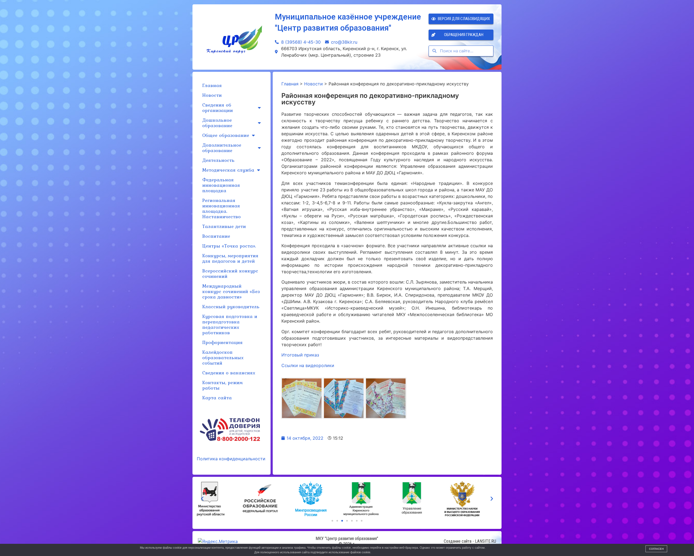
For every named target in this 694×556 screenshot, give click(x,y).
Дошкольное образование (217, 122)
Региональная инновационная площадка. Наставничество (221, 208)
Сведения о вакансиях (228, 372)
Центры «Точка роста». (229, 245)
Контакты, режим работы (222, 385)
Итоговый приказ (300, 355)
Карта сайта (217, 397)
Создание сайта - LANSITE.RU (470, 541)
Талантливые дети (224, 226)
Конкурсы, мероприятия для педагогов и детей (230, 258)
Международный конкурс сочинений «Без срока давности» (231, 291)
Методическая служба (228, 169)
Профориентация (222, 342)
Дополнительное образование (221, 147)
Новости (212, 95)
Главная (212, 85)
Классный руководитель (230, 306)
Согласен (656, 548)
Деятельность (218, 160)
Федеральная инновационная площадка (221, 185)
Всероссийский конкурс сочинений (230, 273)
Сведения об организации (217, 107)
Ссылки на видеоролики (307, 365)
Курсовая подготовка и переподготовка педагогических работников (229, 324)
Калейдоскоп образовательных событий (222, 357)
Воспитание (216, 236)
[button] (332, 521)
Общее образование (225, 135)
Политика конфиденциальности (231, 458)
